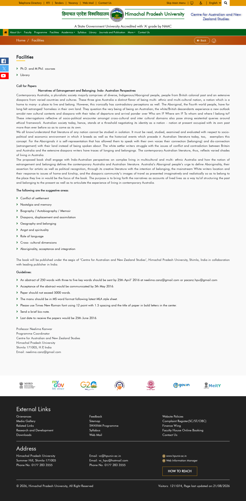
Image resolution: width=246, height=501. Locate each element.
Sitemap (94, 421)
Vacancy (73, 3)
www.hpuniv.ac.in (176, 456)
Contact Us (104, 3)
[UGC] (121, 385)
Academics (67, 32)
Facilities (54, 32)
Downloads (24, 435)
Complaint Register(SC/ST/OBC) (184, 421)
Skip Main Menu (176, 3)
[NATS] (91, 385)
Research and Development (34, 430)
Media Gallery (25, 421)
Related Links (25, 425)
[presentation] (14, 398)
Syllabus (82, 32)
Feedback (95, 416)
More (131, 32)
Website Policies (172, 416)
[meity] (183, 385)
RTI (48, 3)
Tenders (59, 3)
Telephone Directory (30, 3)
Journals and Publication (112, 32)
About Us (15, 32)
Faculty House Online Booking (182, 430)
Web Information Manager (182, 460)
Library (92, 32)
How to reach (180, 471)
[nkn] (214, 385)
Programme (40, 32)
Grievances (23, 416)
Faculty (28, 32)
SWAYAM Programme (103, 425)
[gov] (152, 385)
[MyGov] (29, 385)
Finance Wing (171, 425)
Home (20, 40)
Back (204, 40)
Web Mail (88, 3)
